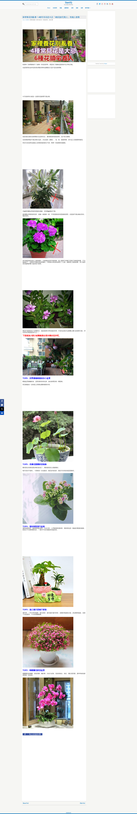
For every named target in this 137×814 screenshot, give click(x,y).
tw (99, 4)
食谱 (82, 7)
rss (110, 4)
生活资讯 (27, 19)
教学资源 (87, 7)
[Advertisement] (51, 25)
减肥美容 (66, 7)
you (112, 4)
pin (105, 4)
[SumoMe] (2, 413)
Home (48, 7)
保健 (61, 7)
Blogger (105, 63)
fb (97, 4)
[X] (2, 409)
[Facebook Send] (2, 405)
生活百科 (55, 7)
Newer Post (26, 803)
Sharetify (68, 3)
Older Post (82, 803)
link (107, 4)
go (102, 4)
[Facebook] (2, 401)
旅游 (77, 7)
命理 (72, 7)
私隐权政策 (68, 812)
